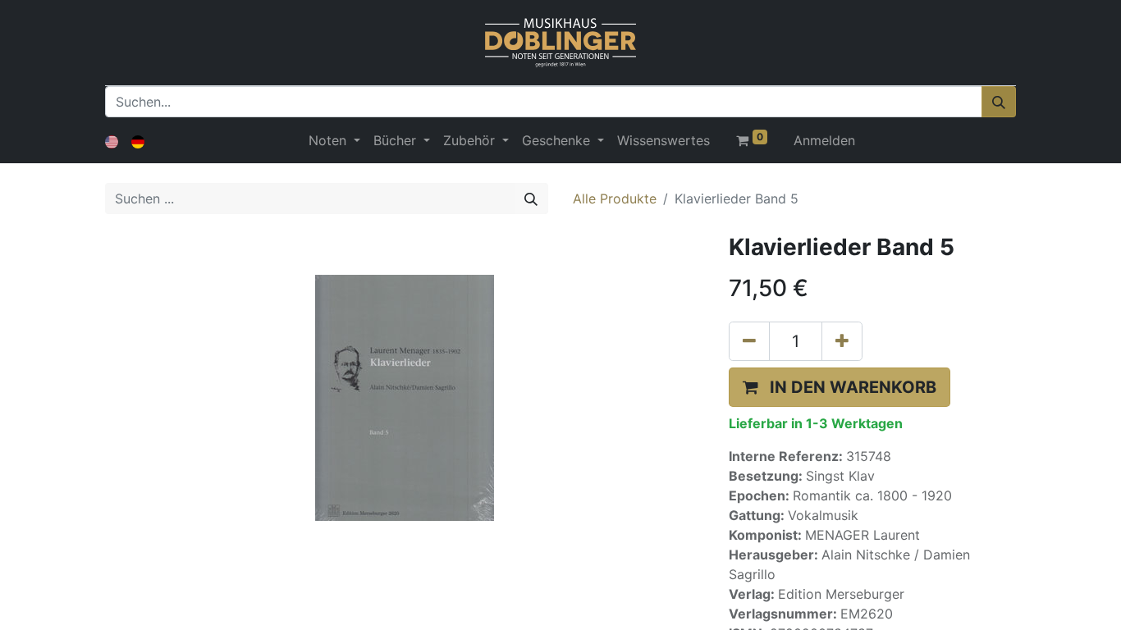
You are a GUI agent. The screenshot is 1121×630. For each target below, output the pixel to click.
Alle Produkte (615, 198)
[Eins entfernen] (749, 341)
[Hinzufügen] (841, 341)
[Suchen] (998, 101)
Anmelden (824, 140)
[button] (839, 387)
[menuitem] (663, 140)
